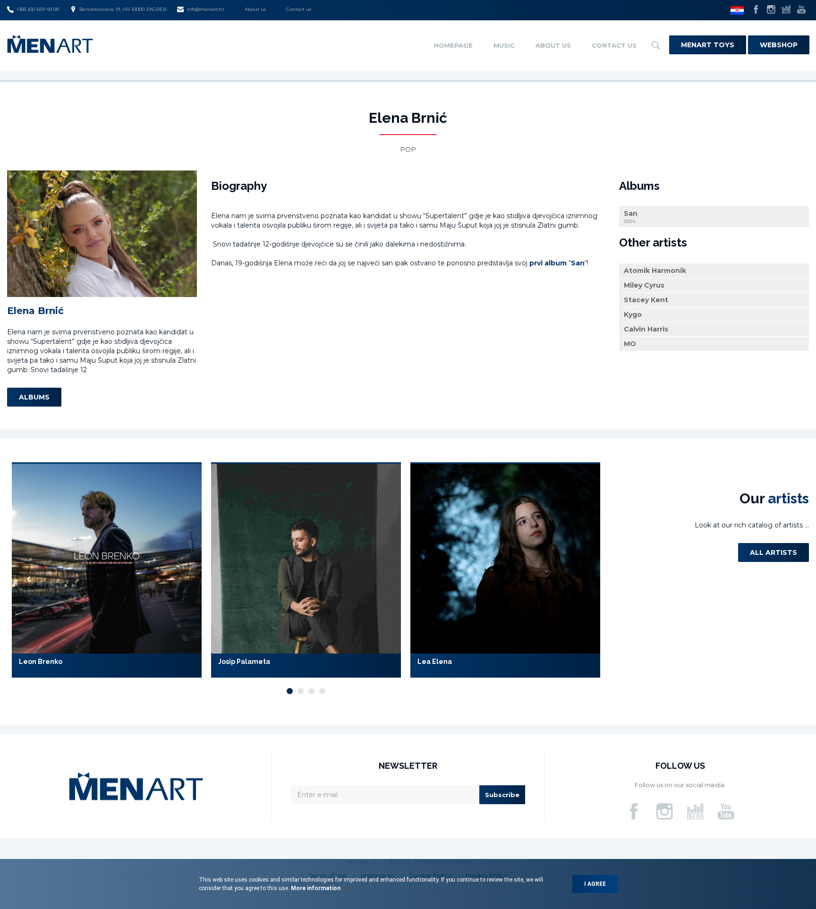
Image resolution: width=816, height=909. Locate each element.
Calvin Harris (646, 329)
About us (255, 9)
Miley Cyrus (644, 285)
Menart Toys (707, 45)
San (631, 216)
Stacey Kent (646, 300)
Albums (34, 397)
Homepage (453, 45)
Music (504, 45)
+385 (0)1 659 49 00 (38, 9)
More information (314, 888)
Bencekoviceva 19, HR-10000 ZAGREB (122, 9)
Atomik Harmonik (655, 270)
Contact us (298, 9)
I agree (595, 884)
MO (630, 344)
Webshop (779, 45)
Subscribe (502, 795)
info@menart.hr (205, 9)
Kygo (633, 314)
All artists (773, 552)
